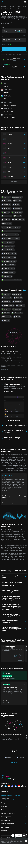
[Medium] (22, 786)
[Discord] (12, 786)
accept (26, 841)
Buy (24, 290)
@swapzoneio (18, 795)
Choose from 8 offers (14, 49)
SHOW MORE (14, 181)
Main (2, 8)
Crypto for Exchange (10, 8)
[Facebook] (16, 786)
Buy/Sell (12, 6)
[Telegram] (6, 786)
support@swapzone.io (6, 795)
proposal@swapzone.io (7, 799)
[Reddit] (9, 786)
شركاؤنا (13, 762)
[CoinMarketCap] (26, 786)
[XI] (2, 786)
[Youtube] (19, 786)
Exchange (3, 6)
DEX (19, 6)
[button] (25, 2)
